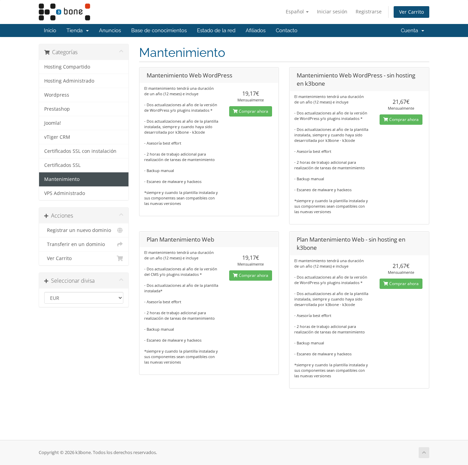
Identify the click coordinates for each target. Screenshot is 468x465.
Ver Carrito (411, 12)
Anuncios (110, 30)
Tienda (75, 30)
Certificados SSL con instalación (80, 151)
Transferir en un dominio (74, 244)
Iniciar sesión (332, 11)
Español (295, 11)
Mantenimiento (61, 179)
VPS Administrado (64, 193)
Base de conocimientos (159, 30)
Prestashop (57, 109)
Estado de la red (216, 30)
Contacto (286, 30)
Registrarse (369, 11)
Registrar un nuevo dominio (77, 230)
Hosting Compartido (67, 67)
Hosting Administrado (69, 81)
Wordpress (56, 95)
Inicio (50, 30)
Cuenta (411, 30)
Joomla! (52, 123)
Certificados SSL (62, 165)
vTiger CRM (57, 137)
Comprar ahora (253, 111)
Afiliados (256, 30)
